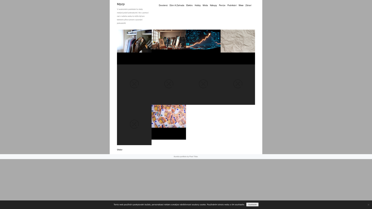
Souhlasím (252, 205)
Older (119, 149)
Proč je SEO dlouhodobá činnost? (201, 52)
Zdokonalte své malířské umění (169, 53)
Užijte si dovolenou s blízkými (236, 92)
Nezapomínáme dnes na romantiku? (134, 132)
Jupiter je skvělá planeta (170, 93)
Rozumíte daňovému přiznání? (165, 127)
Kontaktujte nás (204, 94)
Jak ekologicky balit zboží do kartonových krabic (238, 50)
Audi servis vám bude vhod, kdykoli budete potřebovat (134, 90)
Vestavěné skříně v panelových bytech (132, 50)
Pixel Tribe (193, 157)
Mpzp (121, 4)
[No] (368, 204)
